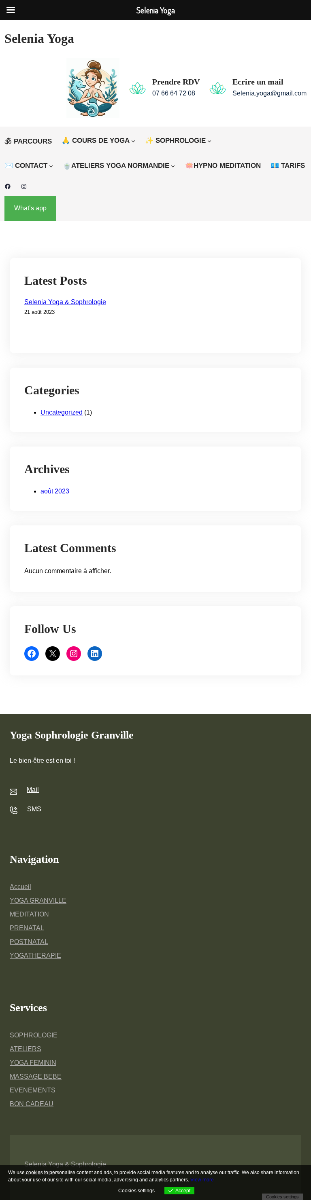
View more (202, 1180)
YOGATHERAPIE (35, 955)
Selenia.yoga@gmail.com (269, 93)
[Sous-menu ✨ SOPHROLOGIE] (209, 141)
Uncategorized (61, 412)
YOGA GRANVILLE (38, 900)
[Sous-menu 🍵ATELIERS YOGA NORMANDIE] (173, 166)
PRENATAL (27, 928)
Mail (33, 789)
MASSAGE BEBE (36, 1076)
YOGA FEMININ (33, 1062)
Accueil (20, 886)
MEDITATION (29, 914)
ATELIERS (25, 1049)
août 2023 (54, 491)
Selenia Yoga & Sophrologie (65, 301)
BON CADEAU (31, 1104)
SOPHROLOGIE (34, 1035)
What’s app (30, 208)
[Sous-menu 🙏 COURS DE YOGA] (133, 141)
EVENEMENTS (32, 1090)
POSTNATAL (29, 941)
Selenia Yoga (39, 38)
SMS (34, 809)
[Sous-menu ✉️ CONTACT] (51, 166)
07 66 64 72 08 (173, 93)
